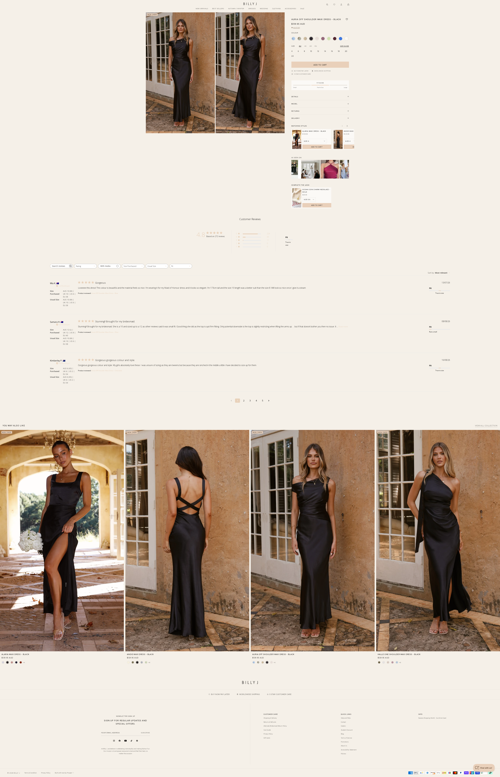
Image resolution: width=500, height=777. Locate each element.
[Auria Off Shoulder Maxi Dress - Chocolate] (335, 39)
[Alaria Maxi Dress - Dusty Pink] (11, 662)
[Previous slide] (149, 73)
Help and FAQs (346, 718)
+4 (24, 662)
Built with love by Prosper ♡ (64, 773)
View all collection (486, 426)
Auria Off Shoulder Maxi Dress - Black (273, 654)
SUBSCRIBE (145, 733)
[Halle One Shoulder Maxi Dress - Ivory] (383, 662)
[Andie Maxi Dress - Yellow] (128, 662)
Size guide (344, 46)
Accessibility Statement (349, 750)
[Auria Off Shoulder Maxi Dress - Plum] (323, 39)
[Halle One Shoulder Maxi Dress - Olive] (379, 662)
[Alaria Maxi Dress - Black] (7, 662)
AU (300, 46)
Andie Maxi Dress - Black (140, 654)
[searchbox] (59, 266)
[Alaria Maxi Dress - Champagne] (3, 662)
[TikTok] (131, 741)
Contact (343, 722)
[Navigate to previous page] (231, 401)
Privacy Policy (268, 734)
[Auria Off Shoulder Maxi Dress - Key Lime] (329, 39)
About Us (344, 746)
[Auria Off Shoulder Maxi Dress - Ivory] (346, 39)
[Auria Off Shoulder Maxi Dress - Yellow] (305, 39)
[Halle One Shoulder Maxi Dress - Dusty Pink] (392, 662)
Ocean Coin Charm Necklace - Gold (316, 190)
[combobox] (85, 266)
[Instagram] (114, 741)
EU (316, 46)
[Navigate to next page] (268, 401)
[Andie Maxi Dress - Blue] (141, 662)
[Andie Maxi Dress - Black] (137, 662)
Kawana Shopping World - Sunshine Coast (432, 718)
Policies (343, 754)
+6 (400, 662)
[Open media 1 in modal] (180, 72)
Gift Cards (267, 738)
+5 (275, 662)
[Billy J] (250, 4)
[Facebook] (119, 741)
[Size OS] (309, 199)
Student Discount (347, 730)
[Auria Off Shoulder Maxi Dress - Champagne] (317, 39)
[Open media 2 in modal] (250, 72)
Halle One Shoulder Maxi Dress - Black (399, 654)
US (305, 46)
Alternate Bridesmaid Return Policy (275, 726)
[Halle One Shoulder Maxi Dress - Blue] (396, 662)
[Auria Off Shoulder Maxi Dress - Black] (311, 39)
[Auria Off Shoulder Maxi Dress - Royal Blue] (341, 39)
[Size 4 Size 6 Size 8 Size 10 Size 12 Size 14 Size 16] (350, 141)
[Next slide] (282, 73)
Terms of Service (346, 738)
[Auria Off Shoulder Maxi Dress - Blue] (293, 39)
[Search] (327, 5)
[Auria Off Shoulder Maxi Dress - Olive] (299, 39)
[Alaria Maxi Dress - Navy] (16, 662)
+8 (149, 662)
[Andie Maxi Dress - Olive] (132, 662)
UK (311, 46)
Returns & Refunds (270, 722)
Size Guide (267, 730)
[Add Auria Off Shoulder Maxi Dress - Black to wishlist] (347, 19)
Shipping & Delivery (270, 718)
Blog (342, 734)
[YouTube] (125, 741)
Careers (343, 726)
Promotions (345, 742)
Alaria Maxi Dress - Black (314, 131)
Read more (343, 326)
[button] (348, 5)
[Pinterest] (137, 741)
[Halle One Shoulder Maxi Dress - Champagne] (388, 662)
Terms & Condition (30, 773)
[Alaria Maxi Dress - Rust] (20, 662)
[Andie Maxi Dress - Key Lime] (146, 662)
